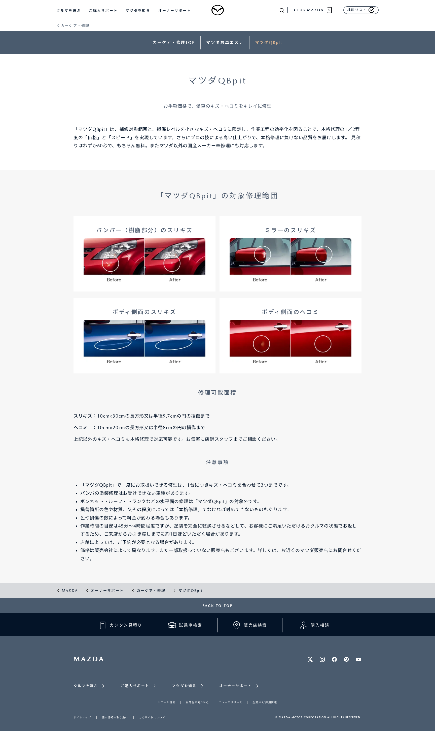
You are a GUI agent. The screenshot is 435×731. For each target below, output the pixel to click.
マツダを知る (138, 11)
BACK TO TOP (217, 606)
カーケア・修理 (75, 25)
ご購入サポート (103, 11)
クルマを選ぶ (68, 11)
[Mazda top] (217, 10)
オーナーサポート (174, 11)
